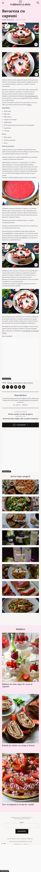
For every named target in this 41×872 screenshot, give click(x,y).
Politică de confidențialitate (21, 841)
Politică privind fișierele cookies (20, 838)
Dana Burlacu (8, 19)
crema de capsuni (17, 383)
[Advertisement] (20, 359)
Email (22, 822)
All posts (16, 405)
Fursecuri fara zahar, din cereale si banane (20, 419)
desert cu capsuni (28, 383)
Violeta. (29, 104)
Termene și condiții (21, 844)
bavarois (9, 383)
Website (25, 405)
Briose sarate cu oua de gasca (20, 414)
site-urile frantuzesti (31, 96)
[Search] (38, 2)
